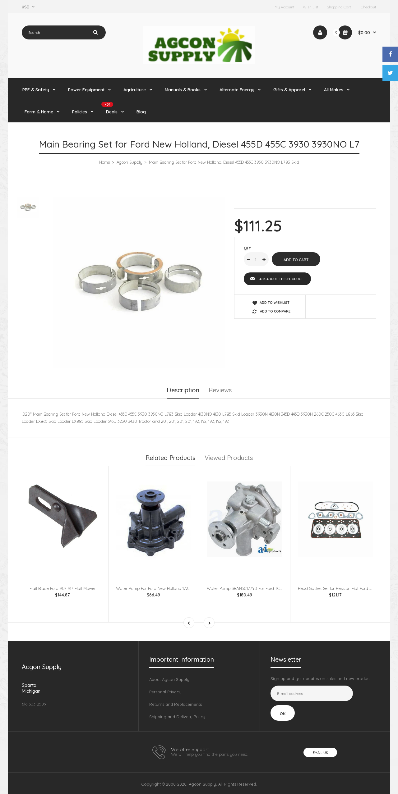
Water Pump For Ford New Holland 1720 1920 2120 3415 (167, 588)
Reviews (220, 390)
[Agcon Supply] (199, 62)
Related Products (170, 458)
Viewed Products (229, 458)
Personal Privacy (165, 691)
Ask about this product (281, 279)
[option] (139, 282)
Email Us (320, 753)
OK (282, 713)
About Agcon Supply (169, 679)
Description (183, 390)
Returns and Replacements (175, 704)
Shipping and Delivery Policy (177, 716)
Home (104, 162)
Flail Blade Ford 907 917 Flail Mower (63, 588)
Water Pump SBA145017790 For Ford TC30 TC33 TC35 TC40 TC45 (266, 588)
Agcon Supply (129, 162)
